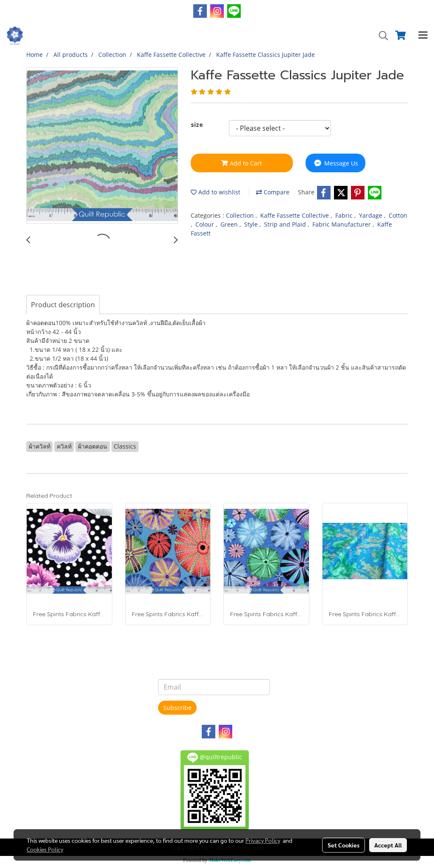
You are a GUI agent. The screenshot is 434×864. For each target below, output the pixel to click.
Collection (241, 215)
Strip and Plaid (286, 224)
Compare (275, 192)
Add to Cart (245, 163)
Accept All (388, 845)
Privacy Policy (262, 840)
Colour (205, 224)
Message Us (340, 163)
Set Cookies (343, 845)
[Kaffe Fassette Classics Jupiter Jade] (102, 146)
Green (229, 224)
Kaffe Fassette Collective (295, 215)
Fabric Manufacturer (342, 224)
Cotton (398, 215)
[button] (380, 35)
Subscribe (177, 708)
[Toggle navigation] (423, 35)
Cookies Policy (45, 849)
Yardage (371, 215)
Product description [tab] (63, 304)
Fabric (344, 215)
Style (251, 224)
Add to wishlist (218, 192)
